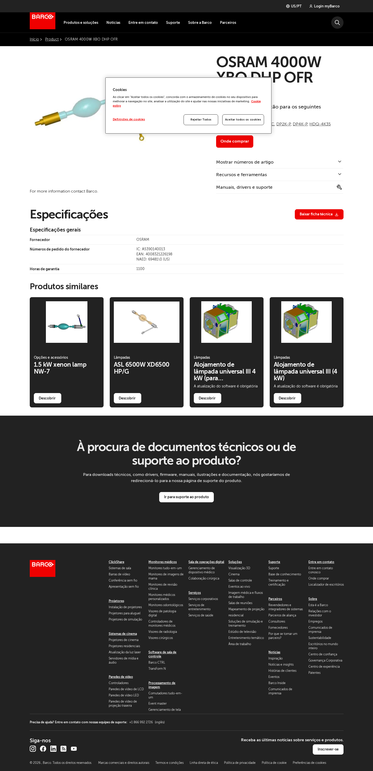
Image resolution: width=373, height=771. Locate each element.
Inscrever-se (328, 749)
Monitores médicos (162, 562)
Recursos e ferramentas (241, 174)
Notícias (113, 23)
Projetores (116, 601)
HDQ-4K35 (320, 124)
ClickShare (116, 562)
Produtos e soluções (81, 23)
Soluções (235, 562)
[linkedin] (53, 749)
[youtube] (74, 749)
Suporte (173, 23)
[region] (188, 105)
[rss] (64, 749)
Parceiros (228, 23)
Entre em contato (143, 23)
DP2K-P (283, 124)
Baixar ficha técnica (316, 214)
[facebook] (43, 749)
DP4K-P (300, 124)
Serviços (194, 593)
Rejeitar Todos (200, 119)
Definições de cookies (129, 119)
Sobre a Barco (200, 23)
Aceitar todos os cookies (243, 119)
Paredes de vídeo (121, 677)
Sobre (312, 599)
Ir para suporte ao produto (186, 497)
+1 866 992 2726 (147, 722)
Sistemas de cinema (123, 634)
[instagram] (33, 749)
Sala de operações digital (206, 562)
